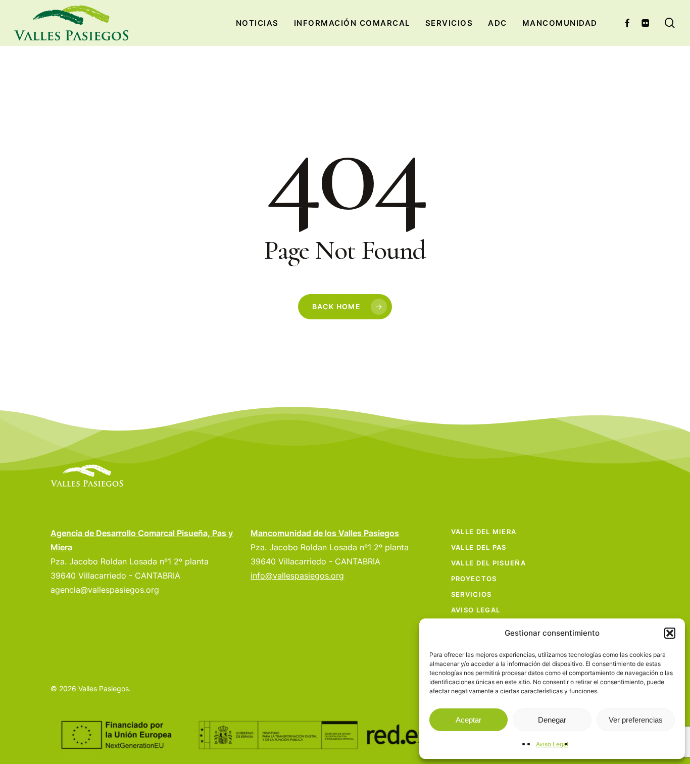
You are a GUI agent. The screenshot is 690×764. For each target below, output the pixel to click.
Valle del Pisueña (488, 563)
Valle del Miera (484, 532)
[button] (670, 633)
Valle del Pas (479, 547)
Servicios (471, 594)
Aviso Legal (552, 744)
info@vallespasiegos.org (297, 575)
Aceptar (468, 719)
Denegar (552, 719)
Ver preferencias (636, 719)
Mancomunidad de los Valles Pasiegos (325, 533)
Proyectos (474, 579)
